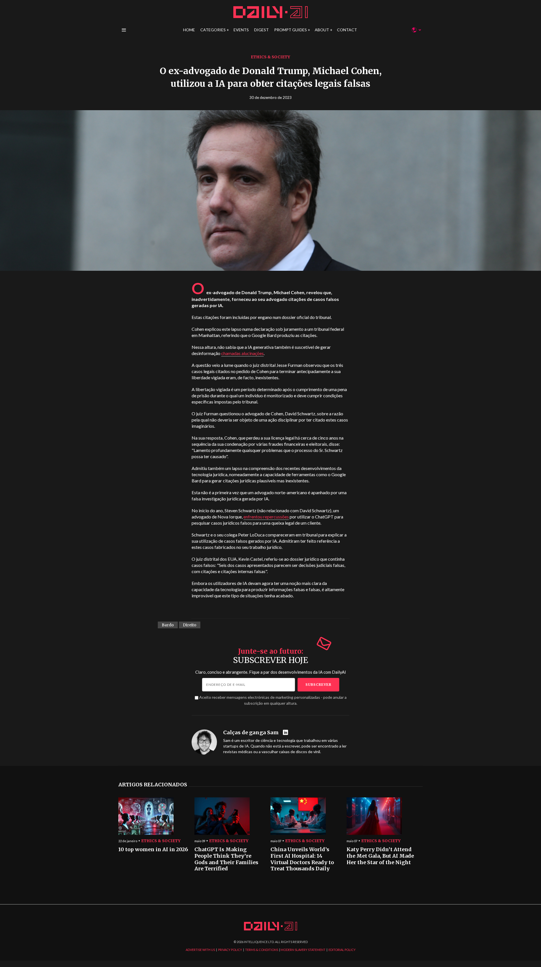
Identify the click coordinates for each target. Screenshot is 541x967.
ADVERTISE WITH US (200, 950)
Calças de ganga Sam (251, 732)
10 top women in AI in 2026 (153, 849)
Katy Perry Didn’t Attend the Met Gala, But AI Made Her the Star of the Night (380, 855)
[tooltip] (286, 732)
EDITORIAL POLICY (342, 950)
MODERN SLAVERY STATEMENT (303, 950)
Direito (189, 624)
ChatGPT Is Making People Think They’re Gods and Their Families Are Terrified (226, 859)
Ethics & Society (270, 56)
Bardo (168, 624)
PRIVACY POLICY (230, 950)
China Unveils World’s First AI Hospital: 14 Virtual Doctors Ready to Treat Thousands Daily (302, 859)
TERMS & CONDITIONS (261, 950)
